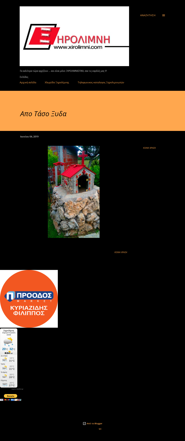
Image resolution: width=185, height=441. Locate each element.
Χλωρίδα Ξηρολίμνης (57, 82)
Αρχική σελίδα (28, 82)
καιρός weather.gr (17, 389)
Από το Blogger (94, 423)
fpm (100, 429)
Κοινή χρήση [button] (149, 148)
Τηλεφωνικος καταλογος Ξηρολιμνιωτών (101, 82)
